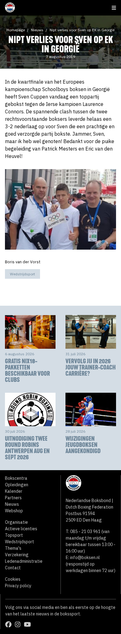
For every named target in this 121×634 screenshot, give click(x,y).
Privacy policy (18, 585)
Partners (13, 498)
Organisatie (16, 522)
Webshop (14, 511)
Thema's (13, 548)
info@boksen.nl (85, 557)
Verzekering (17, 554)
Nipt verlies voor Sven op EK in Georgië (82, 30)
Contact (13, 568)
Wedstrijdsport (22, 274)
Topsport (14, 535)
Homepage (16, 30)
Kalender (13, 491)
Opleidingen (16, 485)
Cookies (12, 579)
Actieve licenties (21, 528)
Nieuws (37, 30)
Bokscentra (16, 478)
